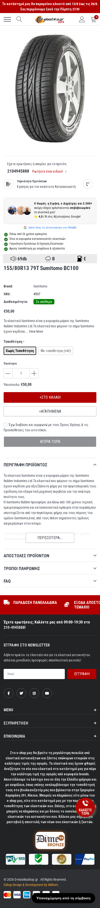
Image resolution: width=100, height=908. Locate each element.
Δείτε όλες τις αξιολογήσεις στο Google (52, 227)
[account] (82, 19)
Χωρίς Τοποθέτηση (20, 351)
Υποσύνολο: (12, 385)
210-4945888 (14, 627)
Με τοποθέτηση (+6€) (56, 351)
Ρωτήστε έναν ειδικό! (48, 171)
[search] (19, 19)
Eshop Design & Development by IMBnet (31, 885)
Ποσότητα (10, 363)
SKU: (7, 294)
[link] (8, 693)
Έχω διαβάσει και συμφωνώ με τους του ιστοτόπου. (46, 427)
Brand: (8, 286)
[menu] (7, 19)
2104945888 (18, 171)
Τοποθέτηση (14, 342)
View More (36, 331)
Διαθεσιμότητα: (16, 302)
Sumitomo (40, 286)
